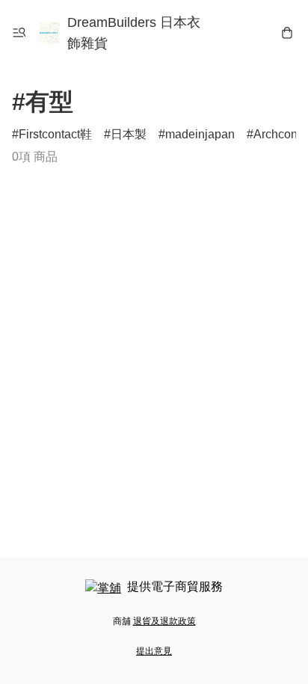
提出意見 (154, 651)
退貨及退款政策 (164, 621)
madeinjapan (200, 134)
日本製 (129, 134)
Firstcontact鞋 (55, 134)
